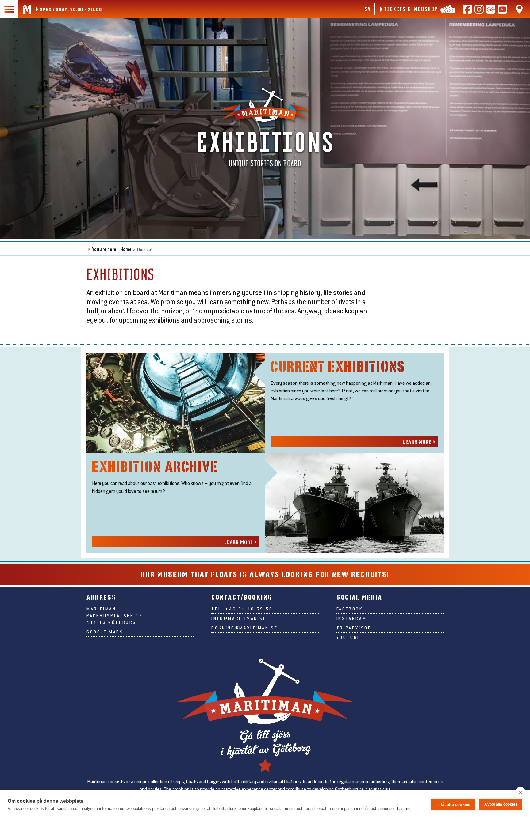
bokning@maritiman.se (244, 628)
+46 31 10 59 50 (249, 609)
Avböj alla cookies (500, 804)
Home (126, 249)
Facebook (349, 609)
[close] (520, 792)
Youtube (348, 637)
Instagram (351, 618)
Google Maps (105, 632)
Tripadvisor (354, 628)
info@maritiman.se (238, 618)
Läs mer (404, 808)
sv (367, 9)
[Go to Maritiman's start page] (27, 9)
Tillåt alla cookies (453, 804)
